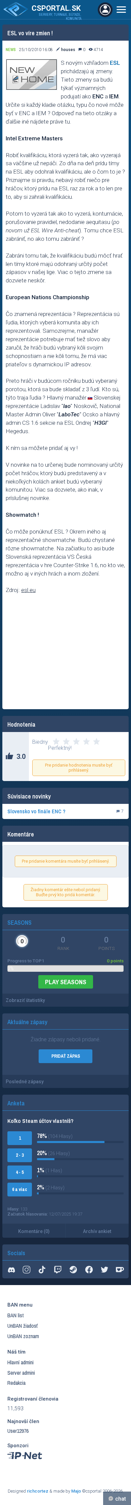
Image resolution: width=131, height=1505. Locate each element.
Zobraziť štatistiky (25, 1000)
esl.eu (28, 590)
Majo (76, 1491)
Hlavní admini (20, 1362)
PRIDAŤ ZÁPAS (65, 1056)
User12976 (18, 1430)
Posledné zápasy (25, 1081)
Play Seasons (65, 981)
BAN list (15, 1315)
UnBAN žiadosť (22, 1325)
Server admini (21, 1372)
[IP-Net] (25, 1460)
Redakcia (16, 1382)
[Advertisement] (65, 652)
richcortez (37, 1491)
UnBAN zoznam (23, 1336)
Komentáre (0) (34, 1231)
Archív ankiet (97, 1231)
